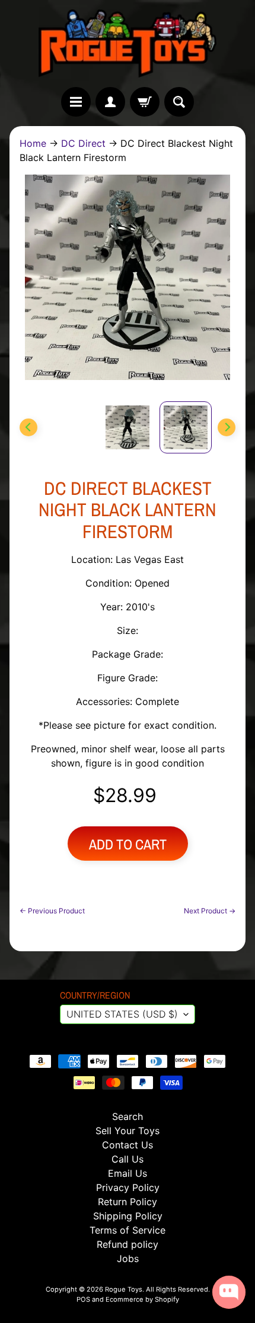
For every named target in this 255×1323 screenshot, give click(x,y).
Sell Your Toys (127, 1131)
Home (33, 143)
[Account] (110, 102)
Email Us (127, 1173)
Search (127, 1116)
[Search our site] (179, 102)
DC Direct (83, 143)
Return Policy (127, 1202)
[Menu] (76, 102)
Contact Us (127, 1145)
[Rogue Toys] (127, 43)
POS (83, 1299)
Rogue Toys (123, 1289)
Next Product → (209, 910)
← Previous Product (52, 910)
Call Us (127, 1159)
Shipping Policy (127, 1216)
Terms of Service (127, 1230)
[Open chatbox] (229, 1292)
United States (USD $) (122, 1014)
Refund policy (127, 1244)
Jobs (128, 1258)
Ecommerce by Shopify (142, 1299)
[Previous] (28, 427)
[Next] (226, 427)
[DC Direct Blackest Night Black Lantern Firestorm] (186, 427)
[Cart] (145, 102)
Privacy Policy (128, 1187)
